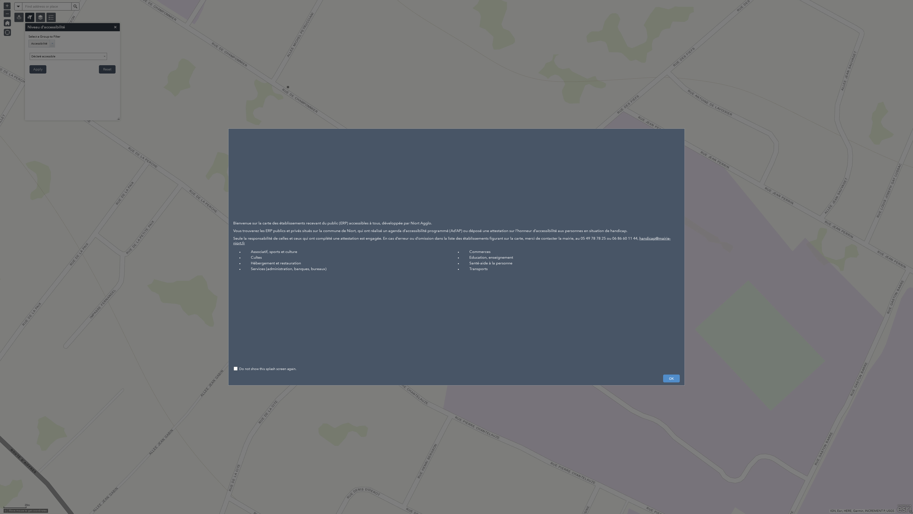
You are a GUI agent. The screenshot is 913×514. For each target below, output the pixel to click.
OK (671, 379)
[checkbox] (456, 369)
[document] (456, 246)
